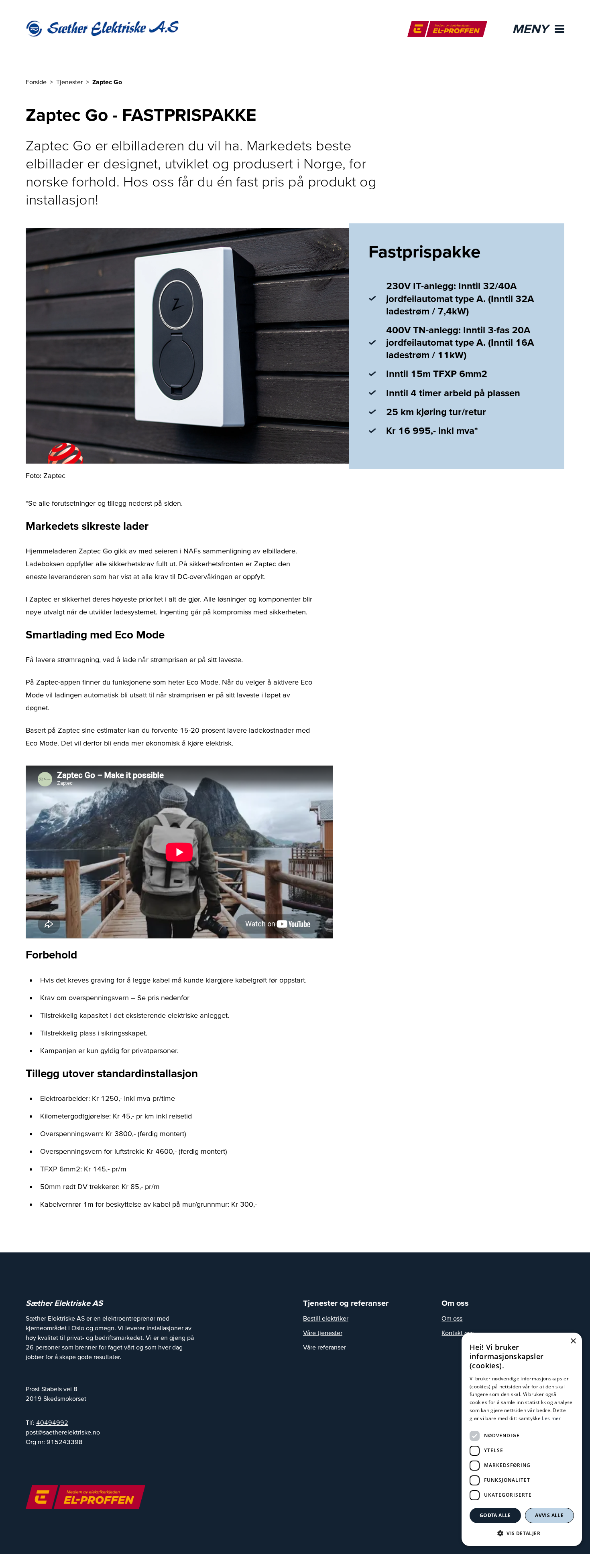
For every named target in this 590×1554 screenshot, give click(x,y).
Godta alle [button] (495, 1515)
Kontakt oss (457, 1332)
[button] (522, 1533)
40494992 (52, 1422)
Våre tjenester (322, 1332)
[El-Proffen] (447, 29)
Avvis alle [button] (549, 1515)
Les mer (551, 1418)
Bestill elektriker (325, 1318)
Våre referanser (324, 1347)
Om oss (451, 1318)
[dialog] (522, 1439)
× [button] (573, 1341)
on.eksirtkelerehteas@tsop (63, 1432)
